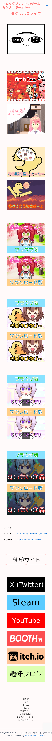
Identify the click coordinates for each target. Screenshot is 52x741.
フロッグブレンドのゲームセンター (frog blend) (21, 5)
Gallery (26, 705)
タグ (26, 702)
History (26, 708)
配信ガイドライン (26, 720)
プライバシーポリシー (26, 717)
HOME (26, 699)
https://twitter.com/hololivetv (29, 539)
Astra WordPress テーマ (35, 735)
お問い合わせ (26, 714)
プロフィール (26, 711)
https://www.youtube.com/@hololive (32, 533)
